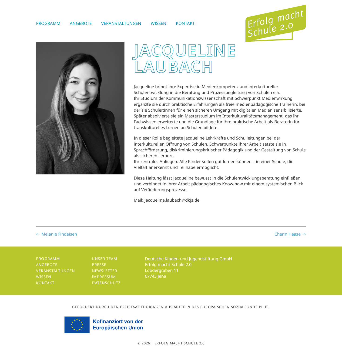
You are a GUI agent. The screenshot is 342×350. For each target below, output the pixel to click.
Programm (48, 23)
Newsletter (104, 270)
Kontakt (185, 23)
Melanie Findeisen (58, 234)
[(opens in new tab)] (104, 324)
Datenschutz (106, 282)
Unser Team (104, 258)
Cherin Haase (288, 234)
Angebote (81, 23)
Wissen (158, 23)
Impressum (104, 276)
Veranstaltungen (121, 23)
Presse (99, 264)
